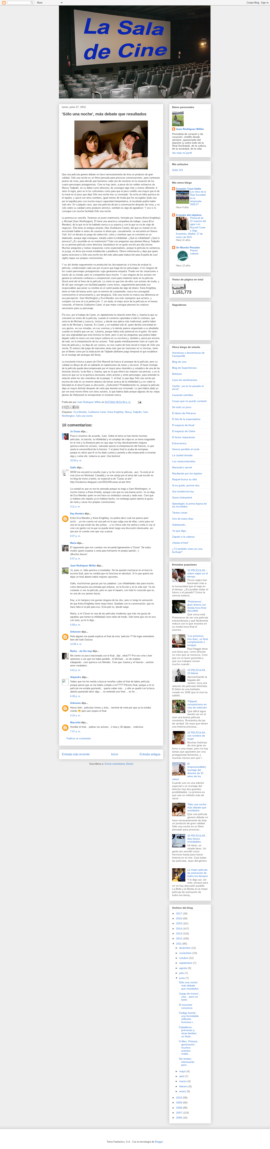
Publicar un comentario (78, 738)
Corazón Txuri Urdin (188, 188)
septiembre (186, 962)
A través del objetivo (189, 214)
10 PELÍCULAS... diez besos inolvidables (197, 838)
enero (183, 1091)
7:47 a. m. (75, 731)
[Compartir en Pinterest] (77, 407)
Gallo (73, 467)
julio (182, 973)
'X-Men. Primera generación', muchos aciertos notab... (188, 1047)
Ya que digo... (180, 530)
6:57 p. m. (75, 558)
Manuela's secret (182, 467)
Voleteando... (179, 524)
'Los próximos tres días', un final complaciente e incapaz (197, 640)
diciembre (185, 947)
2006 (179, 1117)
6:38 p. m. (75, 696)
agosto (183, 968)
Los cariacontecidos (183, 461)
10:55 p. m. (76, 460)
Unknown (75, 631)
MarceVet (75, 722)
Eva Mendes (80, 412)
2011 (179, 943)
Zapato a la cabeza (183, 536)
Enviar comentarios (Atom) (119, 763)
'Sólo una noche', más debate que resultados (197, 807)
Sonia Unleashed (182, 497)
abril (182, 1076)
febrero (183, 1086)
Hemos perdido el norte (185, 449)
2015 (179, 923)
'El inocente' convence (185, 1006)
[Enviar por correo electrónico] (63, 407)
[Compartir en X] (70, 407)
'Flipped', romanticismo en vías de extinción (197, 704)
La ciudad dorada (182, 455)
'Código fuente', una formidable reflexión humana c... (189, 1017)
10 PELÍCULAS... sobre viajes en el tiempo (197, 573)
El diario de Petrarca (184, 413)
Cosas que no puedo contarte (189, 401)
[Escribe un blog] (67, 407)
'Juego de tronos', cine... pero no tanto (189, 996)
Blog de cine (179, 361)
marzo (183, 1081)
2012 (179, 938)
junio (182, 977)
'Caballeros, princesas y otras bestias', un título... (188, 1032)
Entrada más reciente (76, 754)
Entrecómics (179, 443)
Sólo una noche (84, 415)
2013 (179, 933)
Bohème (177, 373)
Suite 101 (177, 169)
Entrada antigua (150, 754)
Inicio (114, 754)
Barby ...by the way (81, 651)
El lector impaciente (183, 437)
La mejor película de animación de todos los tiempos (197, 872)
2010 (179, 1097)
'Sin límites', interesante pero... (186, 1062)
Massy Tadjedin (133, 412)
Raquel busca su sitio (184, 479)
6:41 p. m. (75, 670)
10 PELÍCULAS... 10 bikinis (197, 672)
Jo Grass (75, 431)
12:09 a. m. (76, 644)
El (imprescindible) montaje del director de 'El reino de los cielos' (189, 771)
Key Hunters (77, 513)
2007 (179, 1112)
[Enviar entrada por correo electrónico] (139, 402)
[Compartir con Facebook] (74, 407)
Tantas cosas (179, 512)
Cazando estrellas (182, 395)
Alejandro (75, 677)
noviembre (185, 952)
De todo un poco (181, 407)
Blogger (159, 1141)
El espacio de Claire (183, 431)
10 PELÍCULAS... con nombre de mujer (197, 735)
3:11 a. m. (75, 506)
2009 (179, 1102)
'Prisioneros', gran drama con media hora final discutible (196, 606)
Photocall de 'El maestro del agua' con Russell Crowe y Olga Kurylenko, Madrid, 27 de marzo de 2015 (191, 227)
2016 (179, 918)
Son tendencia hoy (183, 491)
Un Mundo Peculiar (188, 247)
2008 (179, 1107)
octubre (184, 957)
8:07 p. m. (75, 536)
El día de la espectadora (186, 419)
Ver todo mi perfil (182, 152)
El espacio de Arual (183, 425)
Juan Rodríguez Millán (83, 565)
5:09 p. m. (75, 624)
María (73, 543)
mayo (182, 1071)
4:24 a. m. (75, 715)
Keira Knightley (115, 412)
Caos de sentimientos (184, 379)
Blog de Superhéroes (184, 367)
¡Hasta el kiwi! (180, 542)
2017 (179, 913)
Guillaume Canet (97, 412)
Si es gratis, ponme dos (185, 485)
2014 (179, 928)
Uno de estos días (182, 518)
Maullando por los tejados (187, 473)
